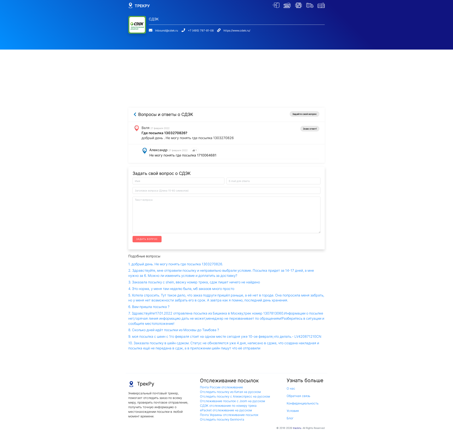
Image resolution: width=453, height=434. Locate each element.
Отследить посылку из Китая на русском (230, 392)
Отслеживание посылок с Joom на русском (232, 401)
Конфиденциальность (303, 403)
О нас (291, 388)
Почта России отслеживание (221, 387)
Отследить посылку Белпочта (222, 419)
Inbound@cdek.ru (166, 30)
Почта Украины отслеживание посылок (229, 415)
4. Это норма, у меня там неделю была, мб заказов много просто (181, 289)
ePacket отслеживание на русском (226, 410)
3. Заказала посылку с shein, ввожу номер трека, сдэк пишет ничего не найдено (194, 282)
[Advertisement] (226, 74)
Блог (290, 418)
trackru (297, 428)
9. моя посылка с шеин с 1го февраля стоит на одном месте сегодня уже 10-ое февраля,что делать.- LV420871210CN (224, 336)
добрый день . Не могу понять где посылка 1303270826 (188, 138)
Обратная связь (298, 396)
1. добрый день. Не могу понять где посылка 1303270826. (175, 264)
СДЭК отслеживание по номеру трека (228, 405)
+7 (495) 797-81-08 (201, 30)
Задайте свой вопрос (304, 114)
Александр (158, 150)
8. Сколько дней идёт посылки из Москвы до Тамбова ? (173, 330)
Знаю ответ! (310, 128)
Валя (146, 128)
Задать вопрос (147, 239)
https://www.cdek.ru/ (236, 30)
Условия (293, 411)
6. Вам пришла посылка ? (149, 307)
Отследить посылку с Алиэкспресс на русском (235, 396)
